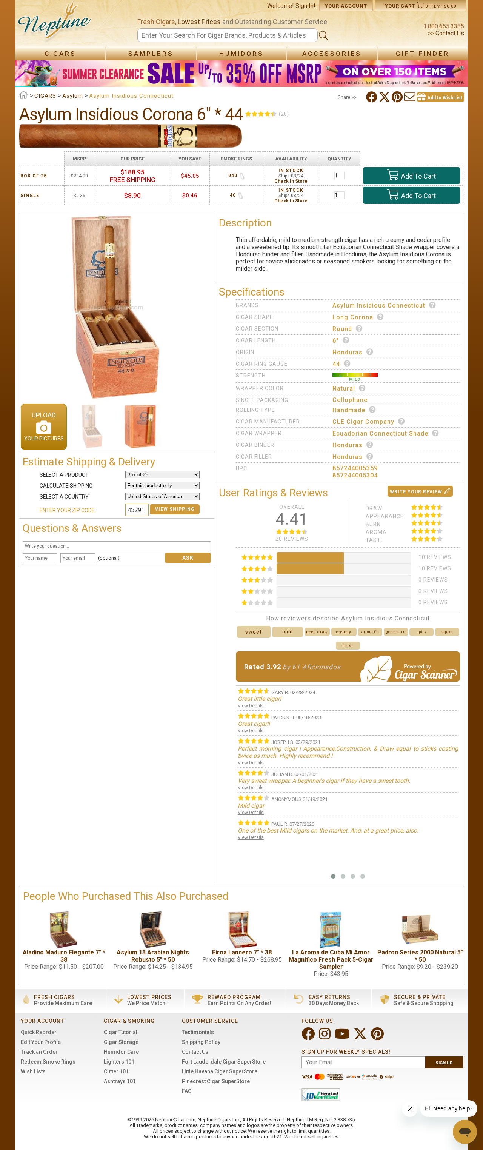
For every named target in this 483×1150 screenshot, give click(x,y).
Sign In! (305, 5)
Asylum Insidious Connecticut (378, 305)
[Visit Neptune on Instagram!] (325, 1037)
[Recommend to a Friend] (410, 97)
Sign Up (444, 1063)
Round (342, 329)
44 (336, 364)
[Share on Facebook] (372, 97)
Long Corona (352, 317)
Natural (343, 388)
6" (335, 340)
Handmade (348, 410)
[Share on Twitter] (385, 97)
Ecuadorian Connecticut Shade (380, 433)
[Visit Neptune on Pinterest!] (378, 1037)
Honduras (347, 352)
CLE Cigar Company (363, 421)
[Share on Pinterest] (398, 97)
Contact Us (449, 33)
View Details (251, 705)
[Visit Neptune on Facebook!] (308, 1037)
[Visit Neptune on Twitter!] (361, 1037)
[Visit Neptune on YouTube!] (343, 1037)
